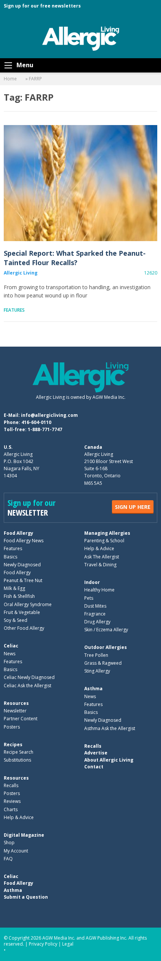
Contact (93, 766)
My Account (16, 851)
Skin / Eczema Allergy (106, 629)
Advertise (95, 753)
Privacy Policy (43, 944)
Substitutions (17, 760)
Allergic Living (20, 273)
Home (10, 78)
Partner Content (20, 718)
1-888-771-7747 (45, 429)
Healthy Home (99, 590)
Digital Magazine (24, 835)
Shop (9, 842)
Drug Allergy (97, 622)
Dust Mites (95, 606)
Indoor (92, 582)
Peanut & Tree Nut (23, 580)
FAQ (8, 858)
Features (14, 310)
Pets (88, 598)
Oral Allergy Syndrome (28, 604)
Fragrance (95, 614)
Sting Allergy (97, 671)
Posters (12, 727)
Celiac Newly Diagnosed (29, 677)
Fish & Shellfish (19, 596)
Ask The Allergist (101, 557)
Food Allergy (18, 533)
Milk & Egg (14, 588)
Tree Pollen (96, 655)
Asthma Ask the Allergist (109, 728)
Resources (16, 703)
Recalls (11, 785)
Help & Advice (99, 548)
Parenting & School (104, 540)
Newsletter (15, 711)
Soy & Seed (15, 620)
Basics (10, 557)
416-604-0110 (36, 422)
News (9, 653)
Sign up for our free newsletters (42, 6)
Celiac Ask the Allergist (27, 685)
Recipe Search (18, 752)
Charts (11, 809)
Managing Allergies (107, 533)
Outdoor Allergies (105, 647)
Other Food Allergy (24, 628)
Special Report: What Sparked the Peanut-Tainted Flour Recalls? (80, 183)
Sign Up (133, 506)
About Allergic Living (108, 760)
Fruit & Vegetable (22, 612)
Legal (67, 944)
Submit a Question (26, 897)
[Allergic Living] (80, 38)
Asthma (93, 688)
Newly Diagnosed (22, 564)
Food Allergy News (23, 540)
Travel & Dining (100, 564)
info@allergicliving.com (49, 415)
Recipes (13, 744)
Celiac (11, 646)
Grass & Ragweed (103, 663)
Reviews (12, 801)
